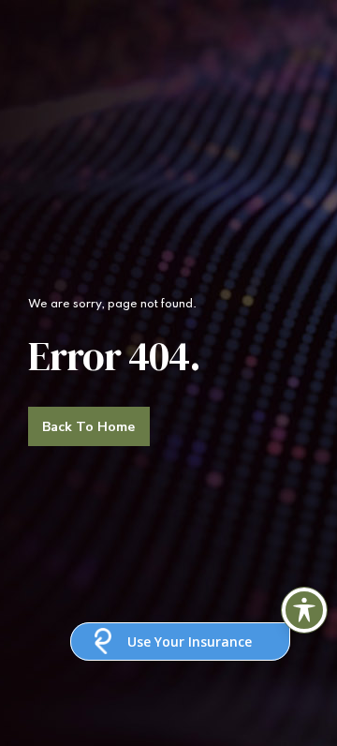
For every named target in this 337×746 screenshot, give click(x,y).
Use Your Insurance (189, 641)
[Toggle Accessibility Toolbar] (304, 610)
